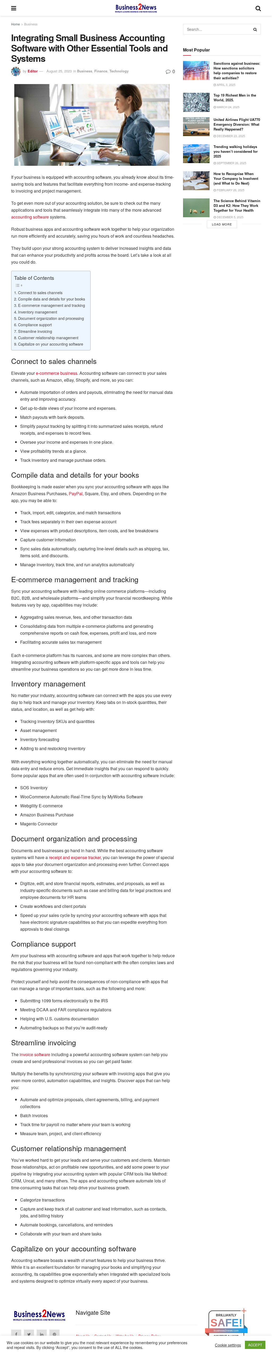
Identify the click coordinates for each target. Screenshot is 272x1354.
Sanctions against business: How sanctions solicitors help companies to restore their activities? (237, 70)
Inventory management (37, 312)
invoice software (35, 1054)
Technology (119, 70)
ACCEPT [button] (255, 1344)
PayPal (76, 493)
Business (30, 24)
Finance (100, 70)
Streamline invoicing (35, 331)
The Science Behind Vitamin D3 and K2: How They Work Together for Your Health (237, 205)
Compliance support (35, 324)
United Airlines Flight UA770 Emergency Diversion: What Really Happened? (237, 124)
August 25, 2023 (59, 70)
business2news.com (226, 1330)
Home (15, 24)
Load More (222, 224)
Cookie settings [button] (228, 1345)
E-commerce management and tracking (51, 305)
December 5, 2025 (229, 217)
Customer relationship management (48, 337)
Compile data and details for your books (51, 299)
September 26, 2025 (231, 163)
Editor (33, 70)
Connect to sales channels (40, 292)
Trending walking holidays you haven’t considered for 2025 (236, 151)
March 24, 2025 (227, 107)
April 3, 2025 (225, 84)
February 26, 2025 (230, 190)
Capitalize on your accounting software (50, 344)
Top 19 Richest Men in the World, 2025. (235, 97)
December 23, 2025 (230, 136)
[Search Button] (255, 29)
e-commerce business (56, 373)
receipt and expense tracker (75, 857)
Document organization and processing (51, 318)
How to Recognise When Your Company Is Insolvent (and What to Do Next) (236, 178)
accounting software (30, 217)
